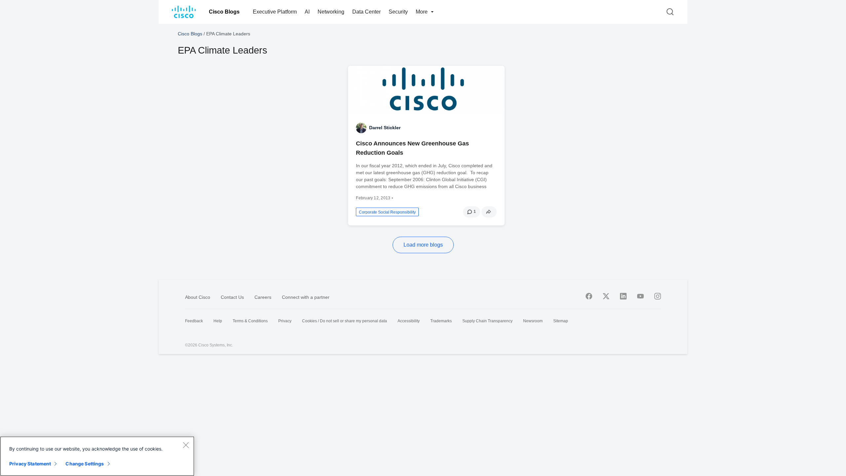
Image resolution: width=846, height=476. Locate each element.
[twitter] (606, 296)
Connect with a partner (305, 297)
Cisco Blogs (224, 12)
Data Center (366, 12)
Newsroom (533, 321)
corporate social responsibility (387, 212)
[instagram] (657, 296)
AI (307, 12)
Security (398, 12)
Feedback (194, 321)
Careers (262, 297)
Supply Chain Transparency (487, 321)
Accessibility (409, 321)
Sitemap (560, 321)
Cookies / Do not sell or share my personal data (344, 321)
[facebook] (589, 296)
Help (217, 321)
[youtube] (640, 296)
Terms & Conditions (250, 321)
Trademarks (441, 321)
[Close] (185, 445)
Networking (331, 12)
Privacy (284, 321)
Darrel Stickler (385, 127)
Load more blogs (423, 245)
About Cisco (197, 297)
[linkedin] (623, 296)
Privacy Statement (30, 463)
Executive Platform (275, 12)
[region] (97, 456)
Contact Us (232, 297)
